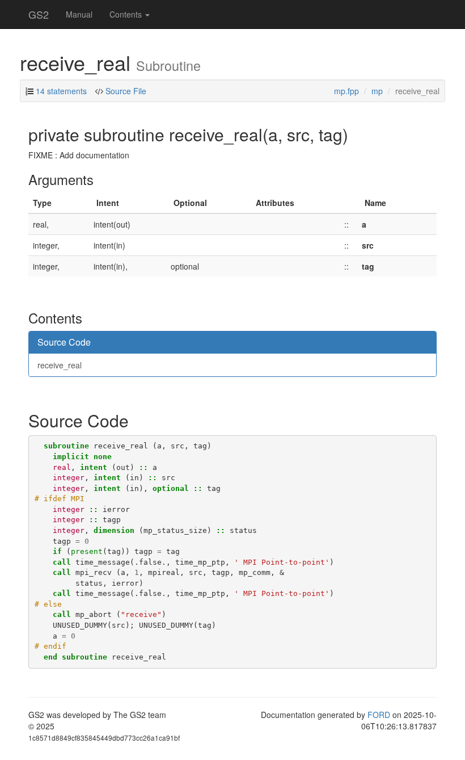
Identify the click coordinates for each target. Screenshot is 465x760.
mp (377, 90)
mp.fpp (346, 90)
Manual (79, 14)
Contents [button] (126, 14)
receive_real (59, 365)
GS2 (38, 14)
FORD (378, 714)
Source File (125, 90)
